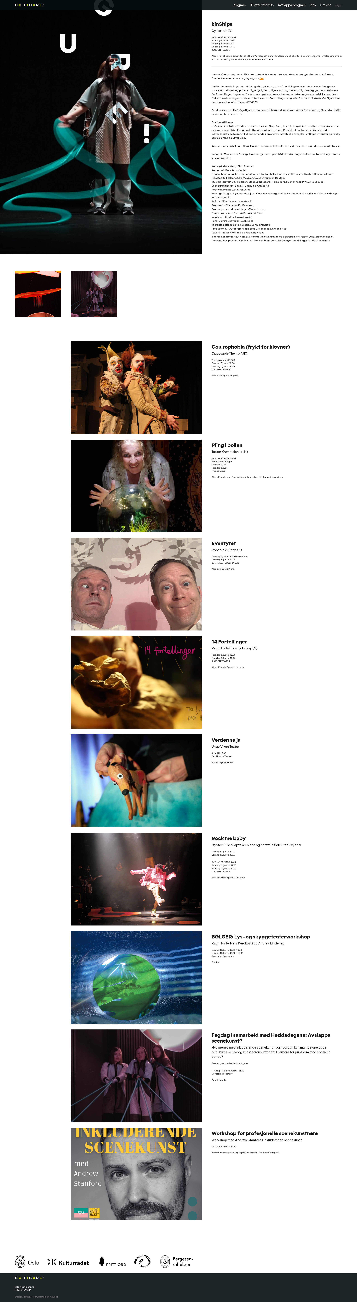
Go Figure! (42, 5)
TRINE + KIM (30, 1296)
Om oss (325, 5)
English (338, 5)
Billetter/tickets (262, 5)
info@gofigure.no (24, 1287)
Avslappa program (292, 5)
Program (239, 5)
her (262, 78)
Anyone (54, 1296)
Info (313, 5)
